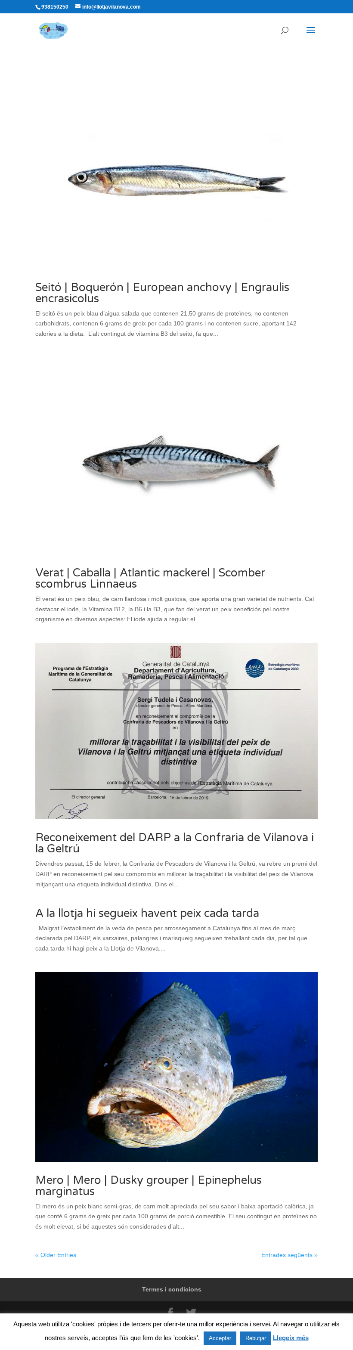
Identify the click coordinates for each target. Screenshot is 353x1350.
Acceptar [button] (220, 1338)
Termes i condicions (171, 1289)
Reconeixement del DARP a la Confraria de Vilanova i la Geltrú (174, 843)
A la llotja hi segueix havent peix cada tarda (147, 913)
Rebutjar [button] (255, 1338)
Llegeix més (291, 1337)
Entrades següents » (289, 1254)
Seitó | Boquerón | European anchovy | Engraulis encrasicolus (162, 293)
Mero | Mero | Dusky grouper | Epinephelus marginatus (148, 1186)
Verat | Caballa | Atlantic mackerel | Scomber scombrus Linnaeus (150, 578)
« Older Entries (55, 1254)
